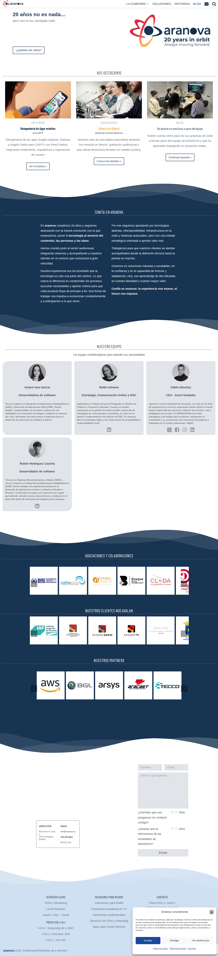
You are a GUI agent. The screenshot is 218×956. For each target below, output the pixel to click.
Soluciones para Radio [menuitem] (109, 903)
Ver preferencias (200, 940)
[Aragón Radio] (102, 630)
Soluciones (161, 3)
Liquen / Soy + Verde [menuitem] (55, 915)
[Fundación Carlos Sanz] (73, 580)
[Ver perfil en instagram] (184, 429)
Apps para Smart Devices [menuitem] (109, 926)
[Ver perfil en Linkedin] (169, 429)
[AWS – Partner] (51, 685)
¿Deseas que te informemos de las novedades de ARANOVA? (149, 836)
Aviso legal (192, 948)
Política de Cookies (160, 948)
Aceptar (148, 940)
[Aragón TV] (131, 630)
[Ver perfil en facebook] (177, 429)
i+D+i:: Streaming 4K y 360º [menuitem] (56, 928)
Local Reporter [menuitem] (55, 909)
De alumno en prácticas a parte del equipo (180, 128)
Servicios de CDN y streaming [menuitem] (109, 920)
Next (213, 36)
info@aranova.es (67, 832)
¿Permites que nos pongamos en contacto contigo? (152, 817)
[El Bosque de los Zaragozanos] (131, 580)
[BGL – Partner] (80, 685)
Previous (5, 36)
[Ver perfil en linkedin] (109, 429)
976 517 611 (65, 842)
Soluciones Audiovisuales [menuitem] (109, 915)
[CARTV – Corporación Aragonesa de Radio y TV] (73, 630)
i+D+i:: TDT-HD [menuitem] (56, 940)
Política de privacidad (177, 948)
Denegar (174, 940)
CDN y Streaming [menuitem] (56, 903)
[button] (211, 911)
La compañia (136, 3)
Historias (182, 3)
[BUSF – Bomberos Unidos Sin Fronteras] (44, 580)
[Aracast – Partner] (138, 685)
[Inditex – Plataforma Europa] (161, 630)
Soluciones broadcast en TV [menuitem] (109, 909)
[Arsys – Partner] (109, 685)
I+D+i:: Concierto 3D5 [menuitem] (56, 934)
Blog (197, 3)
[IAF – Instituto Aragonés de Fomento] (44, 630)
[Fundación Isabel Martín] (102, 580)
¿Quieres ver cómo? (29, 50)
